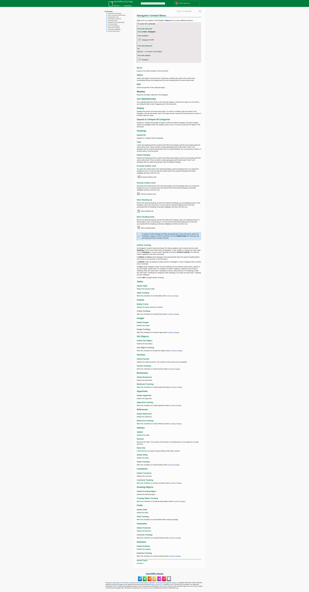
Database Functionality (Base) (116, 22)
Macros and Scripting (114, 27)
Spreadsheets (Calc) (113, 17)
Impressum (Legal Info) (112, 582)
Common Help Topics (114, 31)
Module (116, 6)
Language (127, 6)
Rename (141, 91)
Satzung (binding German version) (166, 582)
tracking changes (172, 296)
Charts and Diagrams (114, 26)
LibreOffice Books (154, 573)
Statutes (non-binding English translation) (142, 582)
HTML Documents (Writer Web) (116, 15)
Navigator (140, 563)
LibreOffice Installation (114, 29)
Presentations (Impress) (114, 19)
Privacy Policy (125, 582)
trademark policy (148, 588)
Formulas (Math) (112, 24)
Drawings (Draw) (112, 20)
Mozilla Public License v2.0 (154, 584)
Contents (109, 11)
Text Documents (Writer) (114, 13)
